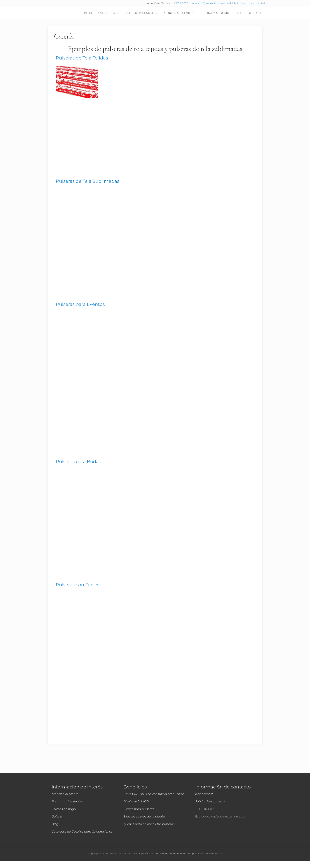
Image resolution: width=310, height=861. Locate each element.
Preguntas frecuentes (67, 801)
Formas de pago (64, 809)
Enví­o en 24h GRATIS (210, 853)
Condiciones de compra (182, 853)
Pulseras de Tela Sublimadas (87, 181)
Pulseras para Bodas (78, 461)
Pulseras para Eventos (80, 304)
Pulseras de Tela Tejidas (82, 58)
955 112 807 (181, 3)
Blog (55, 824)
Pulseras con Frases (77, 584)
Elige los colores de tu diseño (144, 816)
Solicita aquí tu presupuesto (247, 3)
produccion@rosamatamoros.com (210, 3)
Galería (57, 816)
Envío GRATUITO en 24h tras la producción (153, 794)
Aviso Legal (134, 853)
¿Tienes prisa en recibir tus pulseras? (149, 824)
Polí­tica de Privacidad (154, 853)
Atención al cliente (65, 794)
